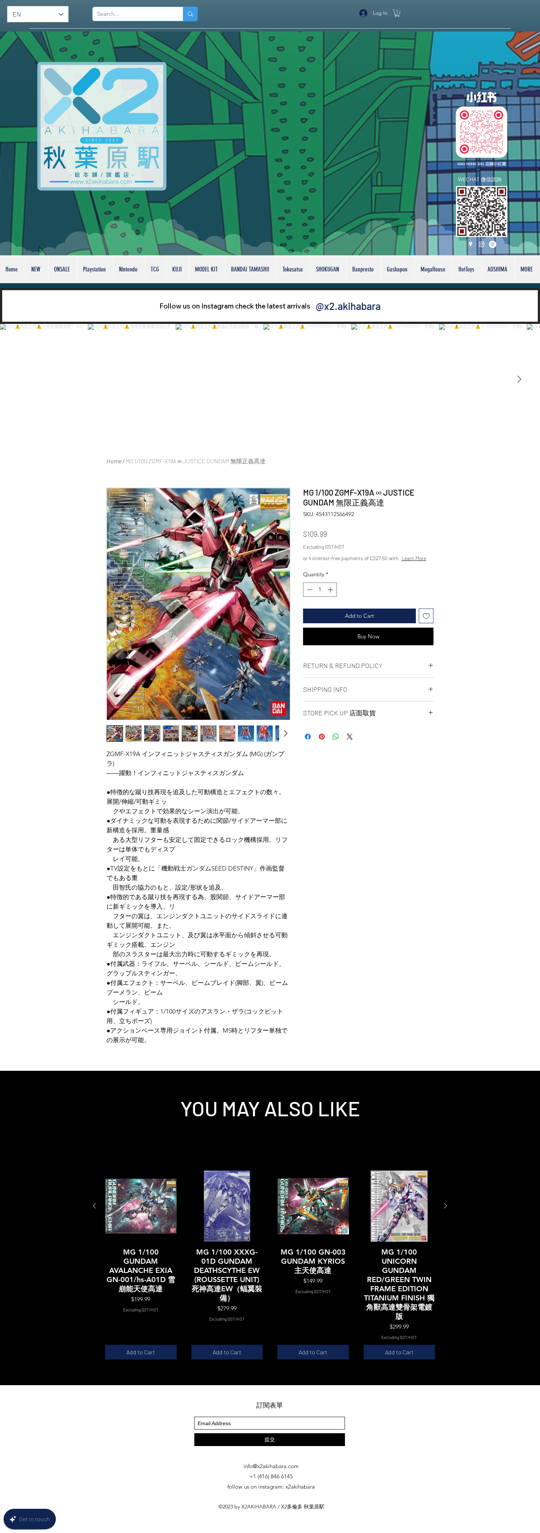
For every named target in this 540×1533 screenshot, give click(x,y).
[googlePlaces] (470, 244)
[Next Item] (519, 379)
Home (114, 460)
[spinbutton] (320, 589)
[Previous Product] (94, 1205)
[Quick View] (141, 1206)
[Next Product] (445, 1205)
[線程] (492, 244)
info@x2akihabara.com (271, 1466)
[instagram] (481, 244)
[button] (397, 13)
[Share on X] (349, 736)
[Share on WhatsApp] (335, 736)
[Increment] (331, 589)
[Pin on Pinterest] (321, 736)
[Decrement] (309, 589)
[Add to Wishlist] (426, 616)
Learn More (414, 558)
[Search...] (190, 14)
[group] (270, 1265)
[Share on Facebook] (307, 736)
